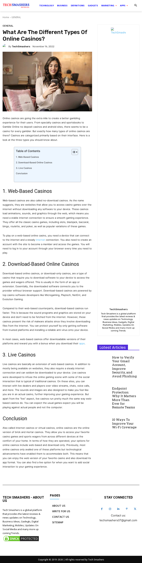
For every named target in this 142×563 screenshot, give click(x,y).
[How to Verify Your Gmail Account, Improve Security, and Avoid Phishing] (103, 359)
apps (82, 343)
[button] (135, 5)
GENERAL (16, 17)
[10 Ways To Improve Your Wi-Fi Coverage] (103, 421)
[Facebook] (102, 509)
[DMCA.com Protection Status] (21, 541)
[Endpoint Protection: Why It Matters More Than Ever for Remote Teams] (103, 390)
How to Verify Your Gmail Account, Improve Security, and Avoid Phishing (124, 366)
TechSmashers (21, 46)
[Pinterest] (127, 509)
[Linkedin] (118, 509)
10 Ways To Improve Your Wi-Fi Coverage (124, 423)
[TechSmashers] (6, 46)
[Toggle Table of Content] (73, 152)
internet (40, 239)
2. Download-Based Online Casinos (34, 162)
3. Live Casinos (24, 168)
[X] (135, 509)
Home (6, 17)
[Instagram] (110, 509)
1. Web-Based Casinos (27, 157)
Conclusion (22, 173)
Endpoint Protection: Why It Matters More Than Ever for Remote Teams (124, 397)
